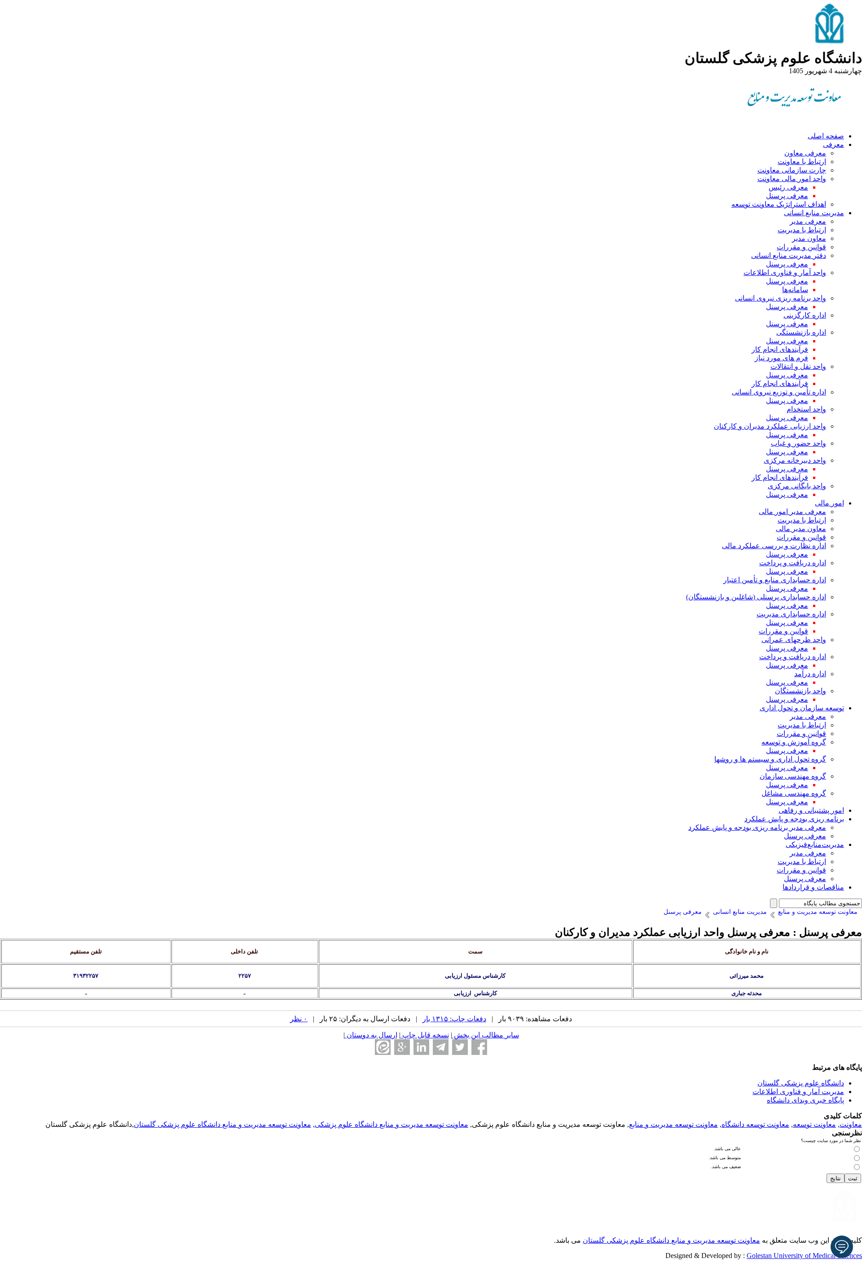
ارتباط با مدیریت (802, 230)
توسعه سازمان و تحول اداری (802, 708)
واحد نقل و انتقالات (798, 366)
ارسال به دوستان (371, 1035)
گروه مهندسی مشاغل (793, 793)
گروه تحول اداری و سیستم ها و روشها (770, 759)
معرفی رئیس (788, 187)
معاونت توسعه (814, 1124)
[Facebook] (479, 1047)
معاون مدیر (809, 238)
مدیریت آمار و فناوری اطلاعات (798, 1091)
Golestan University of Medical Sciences (804, 1255)
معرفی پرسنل (787, 195)
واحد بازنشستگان (800, 691)
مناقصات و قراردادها (813, 887)
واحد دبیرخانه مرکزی (795, 460)
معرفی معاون (805, 153)
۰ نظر (299, 1019)
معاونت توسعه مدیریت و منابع (673, 1124)
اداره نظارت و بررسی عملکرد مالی (774, 545)
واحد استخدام (806, 409)
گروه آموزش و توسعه (793, 742)
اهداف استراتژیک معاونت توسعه (778, 204)
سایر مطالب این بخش (485, 1035)
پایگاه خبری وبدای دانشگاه (805, 1100)
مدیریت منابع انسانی (814, 213)
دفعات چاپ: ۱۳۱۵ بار (454, 1019)
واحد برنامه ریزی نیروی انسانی (780, 298)
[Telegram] (441, 1047)
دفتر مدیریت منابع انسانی (788, 255)
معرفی (833, 144)
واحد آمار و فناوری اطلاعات (784, 272)
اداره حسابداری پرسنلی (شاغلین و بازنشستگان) (756, 597)
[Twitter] (460, 1047)
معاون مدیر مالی (801, 528)
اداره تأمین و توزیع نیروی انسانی (779, 392)
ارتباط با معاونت (802, 161)
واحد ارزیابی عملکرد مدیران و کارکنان (770, 426)
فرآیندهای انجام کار (780, 349)
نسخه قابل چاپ (424, 1035)
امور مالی (829, 503)
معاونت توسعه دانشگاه (755, 1124)
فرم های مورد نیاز (781, 358)
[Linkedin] (421, 1047)
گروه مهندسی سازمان (793, 776)
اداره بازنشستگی (801, 332)
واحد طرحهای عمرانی (793, 639)
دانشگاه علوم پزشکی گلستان (800, 1083)
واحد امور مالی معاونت (791, 178)
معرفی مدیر (808, 221)
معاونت (851, 1124)
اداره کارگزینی (804, 315)
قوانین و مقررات (801, 247)
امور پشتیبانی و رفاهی (811, 810)
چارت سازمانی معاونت (791, 170)
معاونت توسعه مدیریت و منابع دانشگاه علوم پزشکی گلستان (222, 1124)
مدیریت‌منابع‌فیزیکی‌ (815, 844)
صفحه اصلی (826, 136)
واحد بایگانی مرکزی (797, 486)
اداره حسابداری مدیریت (791, 614)
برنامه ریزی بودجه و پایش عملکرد (794, 819)
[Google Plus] (402, 1047)
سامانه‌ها (795, 289)
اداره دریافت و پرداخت (792, 563)
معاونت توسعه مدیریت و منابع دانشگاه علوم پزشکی (391, 1124)
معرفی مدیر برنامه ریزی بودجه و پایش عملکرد (757, 827)
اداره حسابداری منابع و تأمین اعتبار (774, 580)
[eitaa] (383, 1047)
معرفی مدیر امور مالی (792, 511)
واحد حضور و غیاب (798, 443)
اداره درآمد (810, 674)
